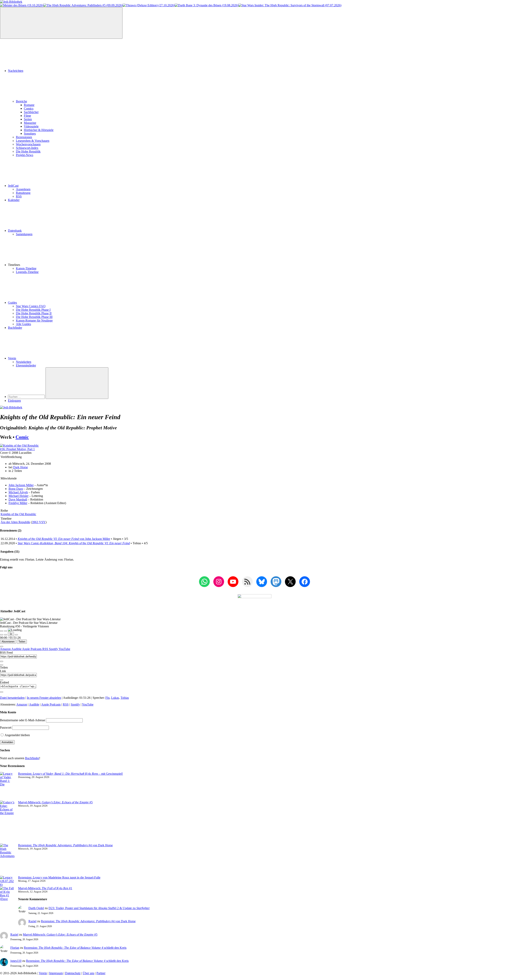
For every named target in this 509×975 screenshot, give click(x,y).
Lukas (115, 697)
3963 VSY (39, 522)
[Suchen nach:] (27, 396)
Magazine (30, 122)
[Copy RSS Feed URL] (1, 661)
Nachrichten (15, 70)
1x (11, 633)
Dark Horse (20, 467)
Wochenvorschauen (28, 144)
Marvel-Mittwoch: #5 (55, 802)
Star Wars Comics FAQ (31, 306)
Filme (27, 115)
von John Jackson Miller (64, 538)
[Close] (1, 646)
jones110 (15, 960)
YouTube (64, 649)
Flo (107, 697)
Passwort (5, 727)
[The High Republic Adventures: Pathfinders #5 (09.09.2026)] (83, 5)
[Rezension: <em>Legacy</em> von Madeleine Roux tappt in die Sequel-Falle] (7, 881)
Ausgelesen (23, 189)
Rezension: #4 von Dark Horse (65, 845)
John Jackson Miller (21, 485)
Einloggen (14, 400)
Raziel (32, 921)
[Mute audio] (1, 634)
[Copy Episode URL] (1, 679)
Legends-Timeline (27, 272)
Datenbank (15, 230)
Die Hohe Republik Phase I (33, 309)
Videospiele (31, 126)
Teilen (21, 641)
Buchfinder (15, 327)
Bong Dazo (16, 488)
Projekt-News (24, 155)
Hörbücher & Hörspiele (38, 130)
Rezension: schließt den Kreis (75, 947)
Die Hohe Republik (28, 151)
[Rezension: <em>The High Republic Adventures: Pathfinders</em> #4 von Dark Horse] (7, 860)
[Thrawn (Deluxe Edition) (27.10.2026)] (149, 5)
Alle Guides (23, 324)
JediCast (13, 185)
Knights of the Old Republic (18, 514)
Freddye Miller (18, 503)
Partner (100, 973)
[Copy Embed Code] (1, 692)
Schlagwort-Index (27, 148)
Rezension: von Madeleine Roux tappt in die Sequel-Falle (59, 877)
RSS (19, 196)
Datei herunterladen (12, 697)
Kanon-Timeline (26, 268)
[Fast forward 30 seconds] (16, 634)
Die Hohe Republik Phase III (34, 317)
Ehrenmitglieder (26, 365)
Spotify (54, 649)
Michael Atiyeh (18, 492)
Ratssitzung (23, 192)
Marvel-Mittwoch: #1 (45, 888)
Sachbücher (31, 112)
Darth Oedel (36, 908)
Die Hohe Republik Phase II (33, 313)
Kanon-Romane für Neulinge (34, 320)
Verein (12, 358)
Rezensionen (24, 137)
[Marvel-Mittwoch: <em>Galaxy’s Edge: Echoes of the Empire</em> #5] (7, 822)
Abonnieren (8, 641)
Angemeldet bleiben (17, 735)
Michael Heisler (18, 496)
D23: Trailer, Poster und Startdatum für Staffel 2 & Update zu (99, 908)
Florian (14, 947)
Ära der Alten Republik (15, 522)
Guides (12, 302)
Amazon (5, 649)
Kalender (13, 200)
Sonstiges (30, 133)
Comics (28, 108)
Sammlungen (24, 234)
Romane (29, 105)
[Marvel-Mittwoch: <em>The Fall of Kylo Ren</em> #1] (7, 903)
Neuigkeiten (23, 362)
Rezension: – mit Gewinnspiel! (70, 773)
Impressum (56, 973)
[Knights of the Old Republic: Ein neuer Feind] (19, 449)
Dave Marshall (18, 499)
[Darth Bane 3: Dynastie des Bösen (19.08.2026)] (206, 5)
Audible (16, 649)
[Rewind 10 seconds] (5, 634)
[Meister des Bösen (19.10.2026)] (21, 5)
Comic (22, 437)
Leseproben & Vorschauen (32, 140)
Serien (28, 119)
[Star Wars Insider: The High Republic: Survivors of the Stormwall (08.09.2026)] (289, 5)
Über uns (88, 973)
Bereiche (21, 101)
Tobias (124, 697)
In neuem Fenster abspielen (44, 697)
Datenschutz (73, 973)
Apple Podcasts (32, 649)
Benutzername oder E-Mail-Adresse (22, 720)
